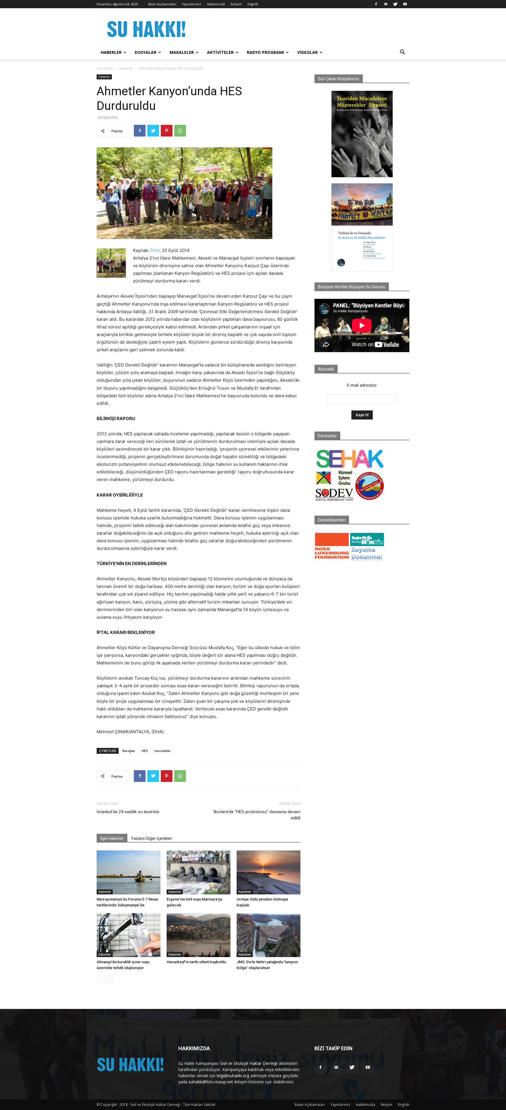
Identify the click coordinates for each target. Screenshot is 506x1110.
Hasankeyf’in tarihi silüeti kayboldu (196, 962)
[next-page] (109, 979)
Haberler (111, 52)
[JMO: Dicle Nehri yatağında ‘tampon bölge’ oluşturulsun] (268, 935)
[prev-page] (100, 979)
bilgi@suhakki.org (233, 1075)
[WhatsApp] (180, 131)
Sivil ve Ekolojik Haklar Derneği (249, 1063)
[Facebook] (376, 4)
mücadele (162, 750)
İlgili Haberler (112, 838)
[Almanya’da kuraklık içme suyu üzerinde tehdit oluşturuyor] (128, 935)
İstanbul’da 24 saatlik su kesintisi (128, 811)
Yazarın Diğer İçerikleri (151, 838)
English (252, 4)
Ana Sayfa (105, 68)
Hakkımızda (216, 4)
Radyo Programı (265, 52)
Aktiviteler (220, 52)
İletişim (236, 4)
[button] (402, 53)
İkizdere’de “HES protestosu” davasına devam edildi (256, 815)
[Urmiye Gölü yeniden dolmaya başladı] (268, 872)
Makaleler (182, 52)
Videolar (307, 52)
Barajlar (128, 750)
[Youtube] (405, 4)
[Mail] (385, 4)
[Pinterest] (166, 131)
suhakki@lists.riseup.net (211, 1082)
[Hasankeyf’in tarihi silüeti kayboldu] (198, 935)
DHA (155, 250)
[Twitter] (395, 4)
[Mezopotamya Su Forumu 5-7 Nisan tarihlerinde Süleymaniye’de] (128, 872)
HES (145, 750)
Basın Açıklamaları (162, 4)
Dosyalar (145, 52)
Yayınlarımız (191, 4)
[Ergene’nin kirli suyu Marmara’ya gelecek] (198, 872)
